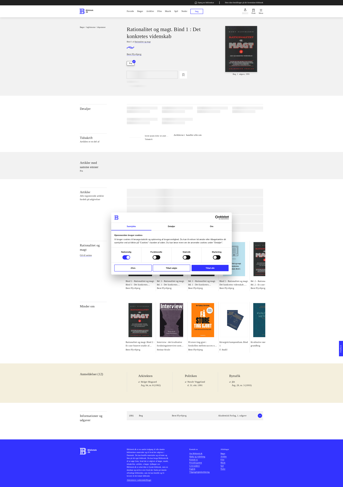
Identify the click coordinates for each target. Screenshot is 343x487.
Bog (130, 63)
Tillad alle (210, 268)
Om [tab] (211, 226)
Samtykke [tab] (131, 226)
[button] (195, 415)
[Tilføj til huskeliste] (183, 75)
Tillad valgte (171, 268)
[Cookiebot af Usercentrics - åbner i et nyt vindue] (217, 218)
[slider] (241, 51)
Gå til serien (86, 255)
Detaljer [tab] (171, 226)
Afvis (133, 268)
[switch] (156, 257)
